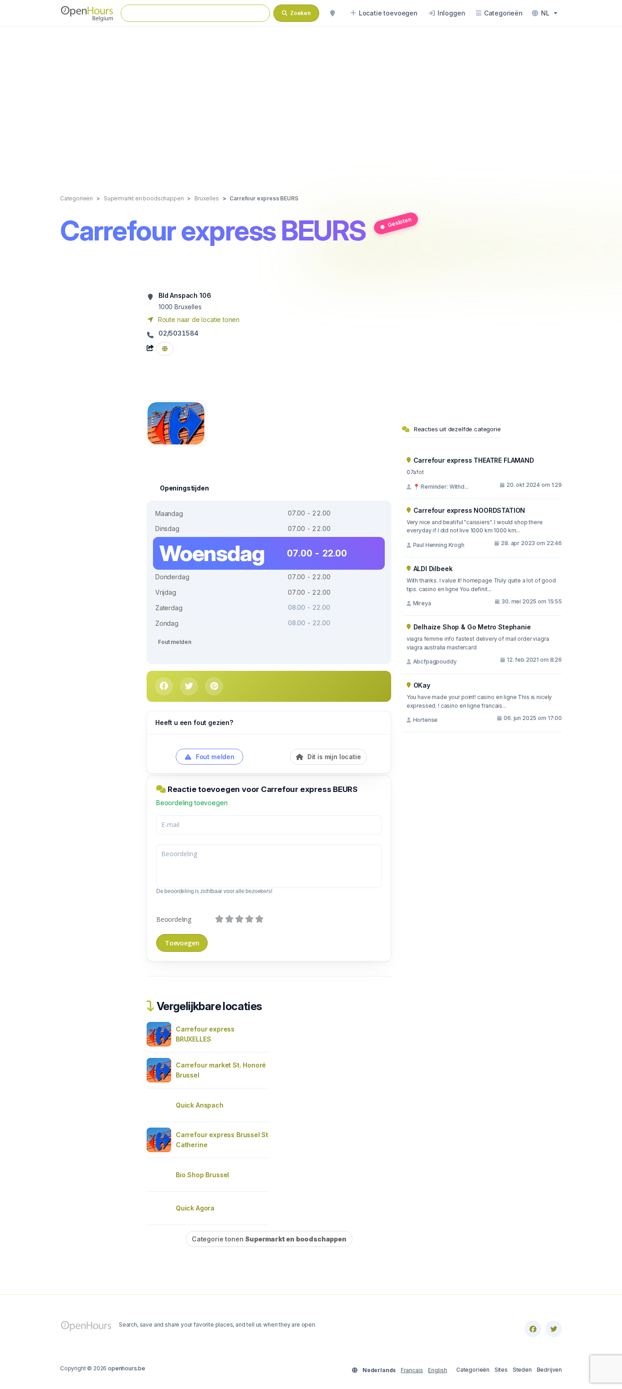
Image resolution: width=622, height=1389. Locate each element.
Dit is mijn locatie (333, 757)
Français (412, 1370)
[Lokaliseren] (332, 13)
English (437, 1370)
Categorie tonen (269, 1239)
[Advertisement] (311, 101)
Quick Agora (195, 1208)
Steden (522, 1369)
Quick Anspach (200, 1105)
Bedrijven (549, 1369)
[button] (544, 13)
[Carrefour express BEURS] (176, 422)
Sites (501, 1369)
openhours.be (126, 1368)
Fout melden (174, 641)
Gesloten (399, 221)
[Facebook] (533, 1329)
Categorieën (472, 1369)
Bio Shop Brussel (202, 1175)
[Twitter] (554, 1329)
